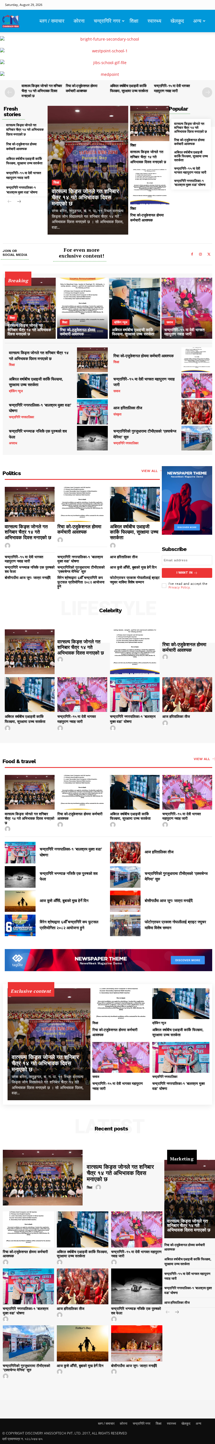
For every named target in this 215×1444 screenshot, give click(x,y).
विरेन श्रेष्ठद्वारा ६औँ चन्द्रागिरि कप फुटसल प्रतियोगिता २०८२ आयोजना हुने (80, 582)
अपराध (13, 443)
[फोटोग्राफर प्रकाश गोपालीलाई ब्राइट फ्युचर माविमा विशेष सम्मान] (125, 925)
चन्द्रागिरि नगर (107, 21)
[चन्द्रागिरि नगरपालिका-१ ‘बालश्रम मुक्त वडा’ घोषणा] (92, 411)
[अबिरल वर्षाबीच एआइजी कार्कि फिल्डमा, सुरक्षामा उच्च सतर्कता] (134, 308)
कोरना (79, 21)
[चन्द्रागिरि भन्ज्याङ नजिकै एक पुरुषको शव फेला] (92, 438)
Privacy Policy (179, 587)
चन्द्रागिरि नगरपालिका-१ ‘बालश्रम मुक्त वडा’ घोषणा (189, 183)
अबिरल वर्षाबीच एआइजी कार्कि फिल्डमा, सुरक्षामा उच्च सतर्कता (191, 156)
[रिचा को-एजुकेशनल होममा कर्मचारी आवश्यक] (150, 187)
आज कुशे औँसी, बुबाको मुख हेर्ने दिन (133, 567)
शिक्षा (134, 21)
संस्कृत (117, 414)
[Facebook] (192, 254)
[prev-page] (10, 92)
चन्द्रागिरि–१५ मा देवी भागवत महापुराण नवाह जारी (190, 170)
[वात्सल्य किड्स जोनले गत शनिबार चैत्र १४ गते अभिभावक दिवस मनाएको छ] (88, 170)
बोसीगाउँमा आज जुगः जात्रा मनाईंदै (28, 578)
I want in (184, 572)
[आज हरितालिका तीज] (196, 411)
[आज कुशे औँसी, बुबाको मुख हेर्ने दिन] (20, 901)
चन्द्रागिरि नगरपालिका (21, 417)
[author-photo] (8, 546)
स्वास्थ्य (154, 21)
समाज (170, 322)
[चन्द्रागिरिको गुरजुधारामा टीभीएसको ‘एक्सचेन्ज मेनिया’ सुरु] (196, 438)
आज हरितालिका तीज (127, 408)
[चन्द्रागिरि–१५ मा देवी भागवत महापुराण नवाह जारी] (187, 308)
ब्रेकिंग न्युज (120, 322)
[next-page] (207, 92)
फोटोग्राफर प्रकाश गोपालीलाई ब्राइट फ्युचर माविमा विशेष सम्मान (135, 580)
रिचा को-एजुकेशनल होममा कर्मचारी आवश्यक (189, 142)
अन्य (197, 21)
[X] (208, 254)
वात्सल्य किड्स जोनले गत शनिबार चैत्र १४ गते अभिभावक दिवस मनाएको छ (42, 91)
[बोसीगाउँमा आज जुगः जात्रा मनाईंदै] (125, 901)
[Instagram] (200, 254)
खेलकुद (177, 21)
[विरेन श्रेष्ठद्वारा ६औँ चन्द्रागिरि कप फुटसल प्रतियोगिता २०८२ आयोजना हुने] (20, 925)
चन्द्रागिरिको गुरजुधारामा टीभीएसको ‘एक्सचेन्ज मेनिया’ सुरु (81, 569)
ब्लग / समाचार (51, 21)
